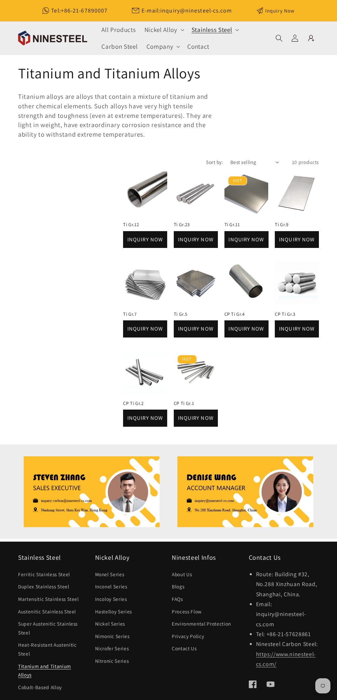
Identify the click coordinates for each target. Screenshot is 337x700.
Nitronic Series (112, 661)
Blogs (178, 586)
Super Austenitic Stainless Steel (48, 628)
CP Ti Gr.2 (133, 403)
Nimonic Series (112, 636)
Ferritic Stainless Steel (44, 574)
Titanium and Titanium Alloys (44, 670)
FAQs (177, 599)
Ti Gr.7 (130, 314)
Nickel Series (110, 623)
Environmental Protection (201, 623)
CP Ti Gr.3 (285, 314)
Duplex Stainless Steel (43, 586)
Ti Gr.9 (282, 224)
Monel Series (109, 574)
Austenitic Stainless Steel (47, 611)
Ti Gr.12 (131, 224)
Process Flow (187, 611)
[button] (163, 29)
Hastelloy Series (113, 611)
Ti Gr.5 (181, 314)
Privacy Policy (188, 636)
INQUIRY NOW (145, 239)
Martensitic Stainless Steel (48, 599)
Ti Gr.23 (182, 224)
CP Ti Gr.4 (234, 314)
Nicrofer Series (112, 648)
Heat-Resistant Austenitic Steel (47, 649)
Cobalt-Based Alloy (40, 687)
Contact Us (184, 648)
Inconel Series (111, 586)
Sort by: (214, 162)
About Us (182, 574)
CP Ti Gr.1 (184, 403)
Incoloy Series (111, 599)
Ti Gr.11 (232, 224)
